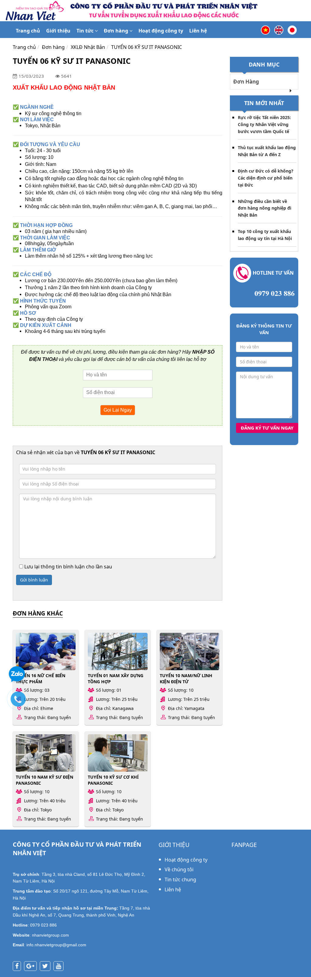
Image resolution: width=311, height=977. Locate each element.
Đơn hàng (116, 30)
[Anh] (278, 29)
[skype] (46, 966)
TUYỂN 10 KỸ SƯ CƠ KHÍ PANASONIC (113, 780)
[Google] (32, 966)
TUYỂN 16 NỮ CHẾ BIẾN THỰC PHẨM (40, 678)
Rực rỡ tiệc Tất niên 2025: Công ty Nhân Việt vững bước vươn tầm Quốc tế (264, 124)
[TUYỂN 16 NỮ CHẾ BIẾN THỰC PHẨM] (46, 651)
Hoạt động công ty (160, 30)
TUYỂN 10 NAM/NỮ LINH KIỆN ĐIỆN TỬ (186, 678)
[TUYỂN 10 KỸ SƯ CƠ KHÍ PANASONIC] (118, 753)
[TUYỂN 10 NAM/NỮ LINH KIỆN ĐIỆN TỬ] (190, 651)
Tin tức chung (180, 879)
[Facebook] (18, 966)
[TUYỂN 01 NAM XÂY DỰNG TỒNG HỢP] (118, 651)
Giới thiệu (58, 30)
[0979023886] (21, 702)
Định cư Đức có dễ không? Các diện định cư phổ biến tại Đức (265, 178)
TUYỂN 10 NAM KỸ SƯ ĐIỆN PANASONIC (44, 780)
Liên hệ (198, 30)
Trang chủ (28, 30)
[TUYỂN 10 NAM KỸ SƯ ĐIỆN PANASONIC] (46, 753)
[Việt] (265, 29)
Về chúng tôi (179, 869)
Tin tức (86, 30)
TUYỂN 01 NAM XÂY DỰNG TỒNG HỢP (115, 678)
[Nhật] (292, 29)
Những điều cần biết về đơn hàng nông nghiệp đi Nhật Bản (264, 208)
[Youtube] (60, 966)
